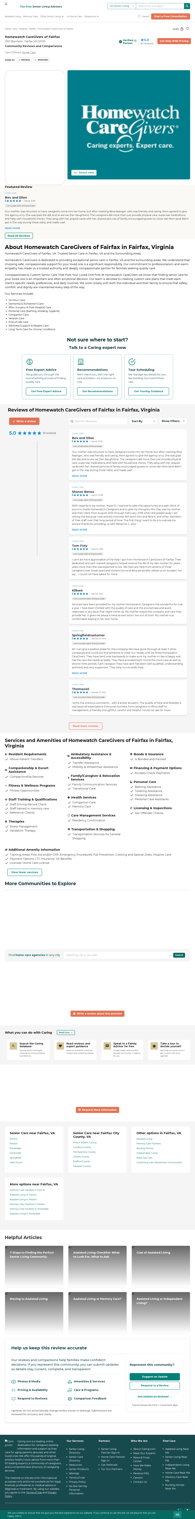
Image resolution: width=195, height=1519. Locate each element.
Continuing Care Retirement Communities (159, 1162)
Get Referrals (109, 1464)
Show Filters (171, 421)
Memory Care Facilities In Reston (27, 1204)
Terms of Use (34, 1492)
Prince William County (85, 1142)
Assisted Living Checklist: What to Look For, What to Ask (96, 1254)
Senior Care (11, 28)
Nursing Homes (144, 1148)
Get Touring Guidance (148, 391)
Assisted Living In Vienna (23, 1194)
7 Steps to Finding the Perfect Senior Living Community (32, 1254)
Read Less (64, 1032)
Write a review (26, 421)
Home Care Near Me (177, 1472)
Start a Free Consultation (170, 16)
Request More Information (99, 1109)
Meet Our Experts (144, 1453)
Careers (138, 1477)
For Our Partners (111, 1469)
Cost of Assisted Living (153, 1252)
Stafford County (81, 1161)
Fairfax (32, 28)
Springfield (15, 1157)
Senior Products (79, 1469)
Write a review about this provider (99, 1013)
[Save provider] (187, 28)
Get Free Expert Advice (46, 391)
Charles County (81, 1156)
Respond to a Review (155, 1385)
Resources (75, 1464)
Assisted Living (144, 1138)
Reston (14, 1143)
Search (179, 955)
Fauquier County (82, 1166)
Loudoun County (82, 1147)
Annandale (15, 1148)
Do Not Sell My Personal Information (78, 1490)
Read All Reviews (19, 235)
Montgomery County (84, 1152)
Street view (86, 172)
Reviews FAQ (141, 1473)
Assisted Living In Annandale (25, 1213)
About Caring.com (144, 1449)
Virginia (23, 28)
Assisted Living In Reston (23, 1199)
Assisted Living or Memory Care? (97, 1299)
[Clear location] (170, 955)
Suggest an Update (155, 1376)
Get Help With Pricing (174, 41)
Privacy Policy (77, 1481)
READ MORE (12, 228)
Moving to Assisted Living (29, 1299)
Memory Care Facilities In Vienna (27, 1190)
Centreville (15, 1153)
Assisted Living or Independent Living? (159, 1301)
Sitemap (74, 1473)
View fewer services (24, 872)
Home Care (29, 52)
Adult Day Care (144, 1157)
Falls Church (16, 1162)
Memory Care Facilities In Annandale (29, 1209)
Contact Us (140, 1481)
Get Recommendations (97, 391)
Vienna (13, 1138)
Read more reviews (85, 726)
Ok (177, 1514)
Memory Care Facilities (148, 1143)
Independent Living (147, 1153)
